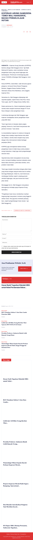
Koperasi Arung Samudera (22, 210)
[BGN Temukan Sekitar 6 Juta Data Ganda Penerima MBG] (16, 390)
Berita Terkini (4, 310)
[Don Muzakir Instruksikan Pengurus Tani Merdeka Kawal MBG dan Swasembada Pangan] (16, 495)
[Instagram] (27, 31)
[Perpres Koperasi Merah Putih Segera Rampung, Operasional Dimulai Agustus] (16, 474)
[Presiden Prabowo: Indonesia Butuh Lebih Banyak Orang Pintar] (16, 432)
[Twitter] (30, 31)
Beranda (4, 9)
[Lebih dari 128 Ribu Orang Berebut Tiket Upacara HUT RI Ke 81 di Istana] (16, 411)
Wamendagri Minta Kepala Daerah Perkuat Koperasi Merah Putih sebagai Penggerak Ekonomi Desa (15, 345)
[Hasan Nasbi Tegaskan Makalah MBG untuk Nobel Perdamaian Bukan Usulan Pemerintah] (16, 297)
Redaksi (9, 25)
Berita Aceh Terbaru (14, 9)
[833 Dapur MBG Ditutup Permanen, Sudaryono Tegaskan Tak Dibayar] (16, 516)
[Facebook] (24, 31)
